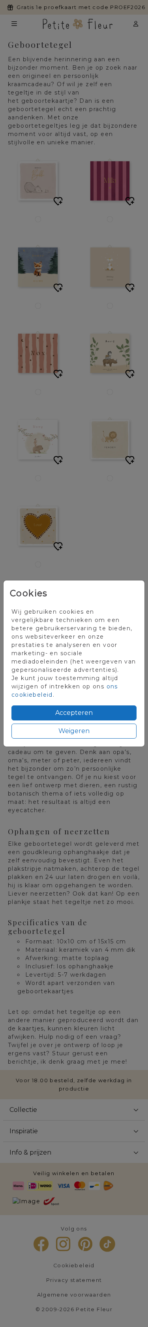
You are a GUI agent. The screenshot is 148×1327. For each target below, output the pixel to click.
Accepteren (74, 712)
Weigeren (74, 731)
